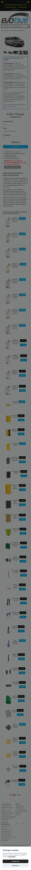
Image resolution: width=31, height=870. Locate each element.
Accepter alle (15, 861)
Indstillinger (15, 865)
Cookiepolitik (11, 856)
